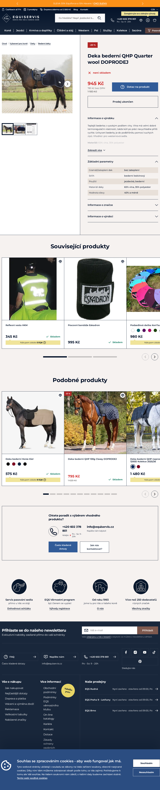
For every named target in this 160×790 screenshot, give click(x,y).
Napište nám (57, 656)
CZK (153, 9)
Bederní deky (44, 43)
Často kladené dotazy (63, 547)
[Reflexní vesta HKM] (33, 289)
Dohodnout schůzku (19, 608)
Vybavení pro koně (19, 43)
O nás (100, 608)
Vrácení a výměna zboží (19, 703)
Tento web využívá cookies (32, 778)
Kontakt (84, 9)
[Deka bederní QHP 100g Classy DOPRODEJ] (95, 422)
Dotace (47, 734)
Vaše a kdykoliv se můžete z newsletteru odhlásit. (117, 637)
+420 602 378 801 (99, 656)
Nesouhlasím (146, 772)
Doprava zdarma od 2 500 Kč (57, 9)
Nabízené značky (15, 719)
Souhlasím (146, 763)
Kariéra (47, 723)
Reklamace (12, 709)
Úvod (4, 43)
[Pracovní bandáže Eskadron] (95, 289)
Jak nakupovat (14, 688)
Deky (32, 43)
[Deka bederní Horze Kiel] (33, 422)
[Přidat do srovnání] (60, 261)
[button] (17, 3)
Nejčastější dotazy (16, 693)
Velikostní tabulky (16, 714)
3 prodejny (32, 9)
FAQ (12, 656)
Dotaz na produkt (138, 86)
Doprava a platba (15, 698)
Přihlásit (147, 630)
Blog (75, 9)
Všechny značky (141, 608)
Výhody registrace (59, 608)
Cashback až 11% (13, 9)
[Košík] (154, 20)
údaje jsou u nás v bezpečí (99, 637)
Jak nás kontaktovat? (94, 547)
